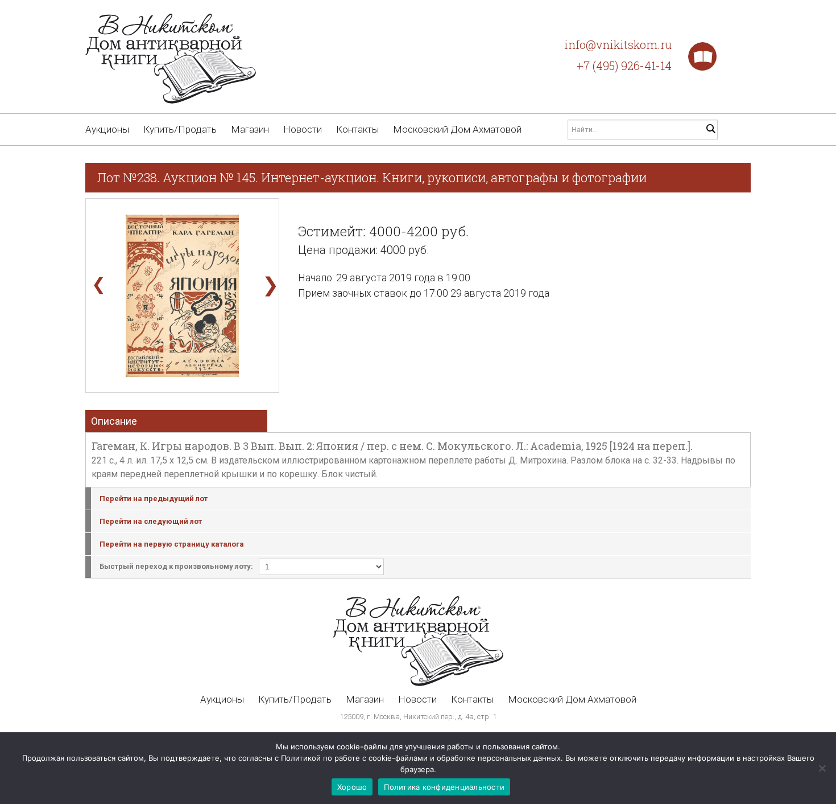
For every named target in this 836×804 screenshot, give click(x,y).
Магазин (250, 129)
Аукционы (107, 129)
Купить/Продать (180, 129)
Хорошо (352, 786)
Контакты (357, 129)
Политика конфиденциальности (444, 786)
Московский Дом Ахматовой (457, 129)
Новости (302, 129)
